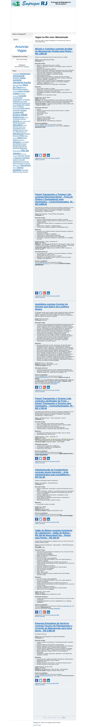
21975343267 (57, 382)
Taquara (18, 165)
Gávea (21, 121)
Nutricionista (21, 140)
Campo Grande (24, 91)
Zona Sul (25, 172)
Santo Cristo (23, 153)
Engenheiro (17, 110)
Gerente (16, 121)
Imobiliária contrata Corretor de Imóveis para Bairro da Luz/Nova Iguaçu (52, 306)
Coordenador (18, 98)
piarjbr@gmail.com (67, 606)
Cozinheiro (26, 100)
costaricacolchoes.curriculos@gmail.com (45, 126)
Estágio (16, 117)
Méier (26, 136)
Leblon (26, 130)
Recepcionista (17, 147)
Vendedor (17, 170)
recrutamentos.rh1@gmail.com (42, 263)
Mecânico (27, 134)
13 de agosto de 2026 (54, 296)
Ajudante (16, 78)
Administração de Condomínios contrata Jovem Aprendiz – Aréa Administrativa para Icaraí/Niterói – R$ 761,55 (53, 473)
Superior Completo (22, 158)
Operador (16, 142)
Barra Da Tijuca (20, 86)
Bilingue (24, 87)
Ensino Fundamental (20, 111)
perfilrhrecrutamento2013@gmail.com (44, 675)
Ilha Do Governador (19, 123)
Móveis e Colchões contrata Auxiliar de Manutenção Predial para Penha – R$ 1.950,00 (54, 51)
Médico (22, 136)
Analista (23, 78)
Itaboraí (20, 127)
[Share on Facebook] (36, 155)
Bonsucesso (17, 89)
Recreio (24, 146)
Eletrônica (21, 106)
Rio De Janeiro (21, 152)
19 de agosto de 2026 (54, 158)
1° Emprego (16, 74)
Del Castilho (23, 101)
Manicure (24, 131)
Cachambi (15, 91)
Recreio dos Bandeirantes (20, 148)
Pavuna (22, 142)
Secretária (15, 156)
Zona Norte (20, 172)
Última (63, 717)
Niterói (20, 138)
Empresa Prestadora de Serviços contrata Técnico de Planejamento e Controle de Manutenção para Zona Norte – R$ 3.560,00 (53, 627)
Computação (15, 96)
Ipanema (15, 127)
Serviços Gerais (24, 156)
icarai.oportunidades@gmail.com (43, 515)
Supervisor (17, 161)
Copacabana (17, 100)
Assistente (17, 80)
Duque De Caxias (23, 105)
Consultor (22, 96)
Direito (14, 105)
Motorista (16, 136)
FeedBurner (26, 66)
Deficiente (16, 101)
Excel (21, 117)
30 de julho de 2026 (54, 683)
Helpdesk (25, 121)
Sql (13, 158)
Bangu (21, 85)
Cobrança (23, 93)
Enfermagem (25, 108)
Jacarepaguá (17, 128)
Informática (18, 125)
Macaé (14, 131)
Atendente (18, 82)
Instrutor (25, 125)
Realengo (24, 145)
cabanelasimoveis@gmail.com (42, 377)
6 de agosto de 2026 (54, 522)
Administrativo (25, 74)
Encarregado (16, 108)
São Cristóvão (25, 161)
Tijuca (14, 167)
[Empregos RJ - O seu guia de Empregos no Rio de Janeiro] (42, 3)
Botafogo (25, 89)
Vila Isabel (25, 170)
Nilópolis (15, 138)
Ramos (20, 145)
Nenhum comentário (40, 159)
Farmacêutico (16, 119)
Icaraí (28, 121)
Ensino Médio (20, 114)
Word (14, 172)
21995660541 (57, 608)
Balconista (15, 85)
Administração (19, 76)
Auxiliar (27, 82)
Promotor (18, 144)
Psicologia (24, 144)
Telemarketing (25, 165)
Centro (16, 93)
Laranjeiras (21, 130)
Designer (28, 103)
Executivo (26, 117)
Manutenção (18, 134)
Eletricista (15, 106)
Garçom (23, 119)
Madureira (19, 131)
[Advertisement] (43, 19)
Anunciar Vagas (22, 48)
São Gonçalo (17, 163)
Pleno (14, 144)
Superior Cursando (19, 160)
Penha (27, 142)
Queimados (15, 145)
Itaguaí (24, 127)
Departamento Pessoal (19, 103)
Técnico (19, 167)
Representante (17, 151)
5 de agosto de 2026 (54, 615)
